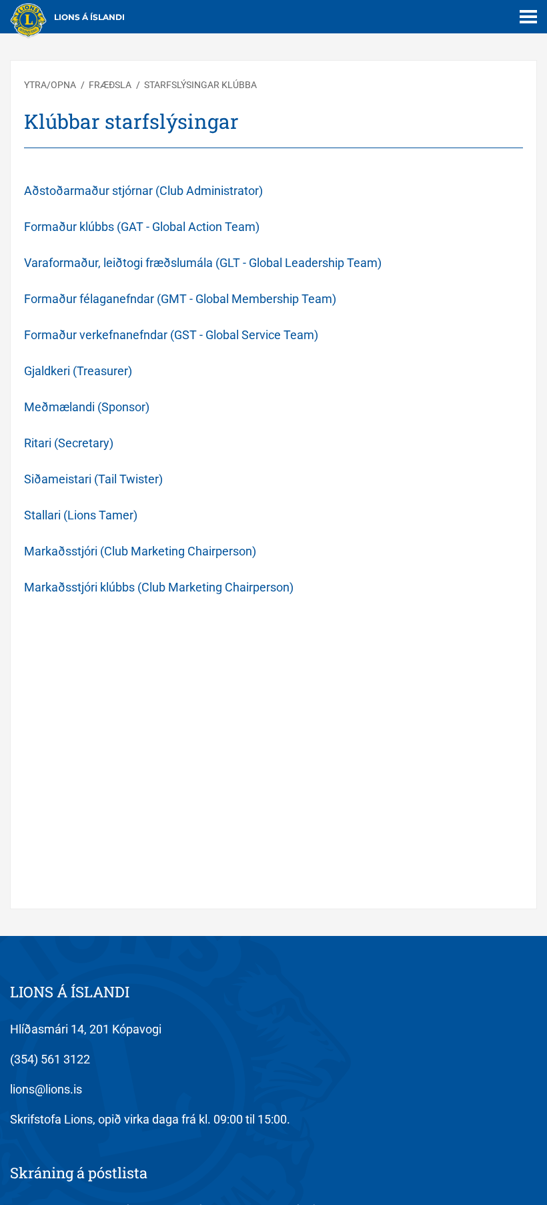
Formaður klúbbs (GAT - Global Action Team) (141, 227)
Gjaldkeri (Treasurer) (78, 371)
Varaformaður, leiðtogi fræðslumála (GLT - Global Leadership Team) (203, 263)
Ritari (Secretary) (68, 443)
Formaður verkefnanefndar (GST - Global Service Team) (171, 335)
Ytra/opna (50, 84)
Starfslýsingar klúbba (200, 84)
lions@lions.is (46, 1089)
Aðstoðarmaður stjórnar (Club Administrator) (143, 191)
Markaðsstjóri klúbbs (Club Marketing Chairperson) (159, 587)
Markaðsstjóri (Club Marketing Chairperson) (140, 551)
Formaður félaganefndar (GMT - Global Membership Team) (180, 299)
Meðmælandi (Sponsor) (86, 407)
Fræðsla (111, 84)
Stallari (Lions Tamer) (80, 515)
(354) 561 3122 (50, 1059)
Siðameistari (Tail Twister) (93, 479)
